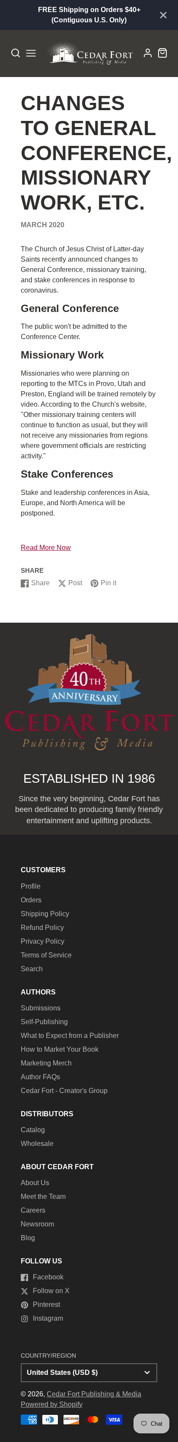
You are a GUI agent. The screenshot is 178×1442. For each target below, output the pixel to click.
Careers (33, 1210)
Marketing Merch (46, 1063)
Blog (28, 1237)
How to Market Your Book (60, 1049)
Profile (31, 886)
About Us (35, 1182)
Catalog (33, 1129)
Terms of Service (46, 955)
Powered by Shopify (52, 1404)
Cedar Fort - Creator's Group (64, 1090)
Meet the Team (43, 1196)
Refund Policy (42, 927)
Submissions (40, 1008)
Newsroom (37, 1224)
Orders (31, 900)
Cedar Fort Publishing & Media (94, 1394)
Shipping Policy (45, 913)
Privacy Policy (42, 941)
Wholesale (37, 1143)
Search (32, 969)
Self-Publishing (44, 1021)
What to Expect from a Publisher (70, 1035)
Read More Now (46, 547)
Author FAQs (40, 1077)
